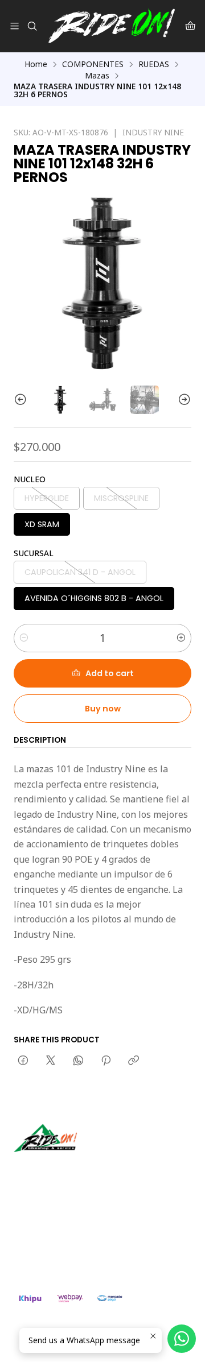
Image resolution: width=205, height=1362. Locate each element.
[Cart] (190, 26)
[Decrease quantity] (24, 638)
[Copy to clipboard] (133, 1061)
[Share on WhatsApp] (78, 1061)
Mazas (97, 76)
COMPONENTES (93, 64)
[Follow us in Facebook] (75, 1168)
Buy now (103, 708)
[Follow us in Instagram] (58, 1168)
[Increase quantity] (181, 638)
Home (35, 64)
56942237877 (51, 1242)
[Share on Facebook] (23, 1061)
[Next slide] (182, 400)
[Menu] (14, 26)
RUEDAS (153, 64)
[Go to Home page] (111, 26)
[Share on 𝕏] (50, 1061)
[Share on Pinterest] (106, 1061)
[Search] (31, 26)
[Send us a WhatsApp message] (181, 1338)
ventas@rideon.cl (57, 1227)
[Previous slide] (22, 400)
